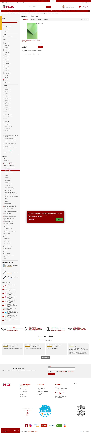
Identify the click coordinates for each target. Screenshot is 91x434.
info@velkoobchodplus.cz (61, 388)
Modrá (7, 50)
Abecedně (46, 19)
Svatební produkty (6, 253)
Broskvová (7, 73)
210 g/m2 (7, 96)
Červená (7, 57)
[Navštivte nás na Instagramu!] (30, 425)
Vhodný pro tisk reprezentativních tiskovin (11, 136)
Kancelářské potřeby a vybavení (9, 163)
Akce (6, 28)
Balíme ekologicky (23, 393)
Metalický (7, 124)
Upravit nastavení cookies (33, 431)
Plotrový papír (7, 180)
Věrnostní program (23, 396)
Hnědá (7, 61)
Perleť (7, 70)
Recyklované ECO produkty (8, 255)
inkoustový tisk (8, 116)
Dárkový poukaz (6, 256)
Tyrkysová (7, 63)
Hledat (48, 6)
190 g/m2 (7, 93)
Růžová (7, 47)
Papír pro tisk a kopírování (10, 167)
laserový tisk (8, 114)
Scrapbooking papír (9, 172)
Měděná (7, 79)
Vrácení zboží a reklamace (42, 391)
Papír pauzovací (8, 178)
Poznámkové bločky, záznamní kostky (11, 194)
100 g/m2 (7, 89)
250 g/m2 (7, 103)
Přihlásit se (51, 374)
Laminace (6, 210)
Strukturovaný (8, 126)
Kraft (6, 68)
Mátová (7, 77)
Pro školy (23, 2)
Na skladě (7, 26)
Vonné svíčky (6, 240)
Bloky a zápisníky (8, 190)
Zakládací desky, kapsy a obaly (10, 204)
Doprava (39, 394)
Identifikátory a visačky (8, 223)
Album (6, 173)
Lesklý (7, 121)
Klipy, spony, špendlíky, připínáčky (10, 211)
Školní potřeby (6, 235)
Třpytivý (7, 130)
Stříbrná (7, 49)
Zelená (7, 52)
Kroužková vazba (7, 213)
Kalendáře (7, 199)
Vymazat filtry (9, 150)
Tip (6, 31)
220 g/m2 (7, 98)
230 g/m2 (7, 100)
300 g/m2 (7, 109)
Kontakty (21, 394)
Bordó (7, 66)
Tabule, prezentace (6, 245)
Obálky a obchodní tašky (9, 187)
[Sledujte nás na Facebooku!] (26, 425)
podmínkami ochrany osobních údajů (66, 371)
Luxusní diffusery (7, 241)
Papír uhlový (7, 182)
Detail (40, 47)
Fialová (7, 54)
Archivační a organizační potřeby (10, 206)
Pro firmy (18, 2)
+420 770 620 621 (69, 6)
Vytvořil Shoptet (85, 431)
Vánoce (4, 251)
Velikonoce (5, 250)
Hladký (7, 123)
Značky (4, 258)
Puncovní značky (23, 389)
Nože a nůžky (7, 226)
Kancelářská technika (8, 221)
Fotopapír (6, 177)
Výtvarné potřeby (6, 233)
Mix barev (7, 72)
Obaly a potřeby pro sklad (8, 246)
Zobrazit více (45, 358)
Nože (6, 230)
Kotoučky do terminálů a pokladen (11, 196)
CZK (81, 2)
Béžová (7, 82)
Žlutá (6, 56)
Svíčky (4, 236)
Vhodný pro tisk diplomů (10, 143)
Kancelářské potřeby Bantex (9, 231)
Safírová (7, 80)
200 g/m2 (7, 94)
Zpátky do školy (6, 160)
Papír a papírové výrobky (9, 165)
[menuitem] (3, 11)
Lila (6, 75)
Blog (20, 388)
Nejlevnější (33, 19)
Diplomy (6, 175)
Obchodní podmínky (41, 388)
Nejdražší (39, 19)
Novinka (7, 29)
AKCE (4, 158)
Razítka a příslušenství (8, 225)
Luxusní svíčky (7, 238)
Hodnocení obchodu (45, 336)
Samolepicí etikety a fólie (9, 188)
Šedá (6, 59)
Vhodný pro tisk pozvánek (10, 147)
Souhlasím (59, 219)
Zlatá (6, 65)
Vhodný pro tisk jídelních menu (10, 141)
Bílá (6, 43)
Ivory (7, 45)
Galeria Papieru (8, 36)
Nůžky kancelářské (8, 228)
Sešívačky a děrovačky (8, 208)
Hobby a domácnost (7, 248)
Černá (7, 42)
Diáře (6, 198)
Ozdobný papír (7, 168)
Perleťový (7, 128)
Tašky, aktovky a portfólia (9, 218)
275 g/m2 (7, 107)
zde (41, 216)
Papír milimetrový (8, 183)
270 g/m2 (7, 105)
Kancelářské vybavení (8, 215)
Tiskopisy (6, 201)
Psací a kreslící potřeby (7, 162)
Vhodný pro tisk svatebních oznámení (10, 145)
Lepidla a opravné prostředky (10, 216)
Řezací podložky (7, 219)
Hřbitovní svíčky (7, 243)
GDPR (38, 389)
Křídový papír (7, 185)
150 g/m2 (7, 91)
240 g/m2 (7, 102)
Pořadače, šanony (7, 203)
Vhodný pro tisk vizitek (10, 138)
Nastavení (31, 219)
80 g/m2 (7, 87)
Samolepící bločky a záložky (10, 192)
